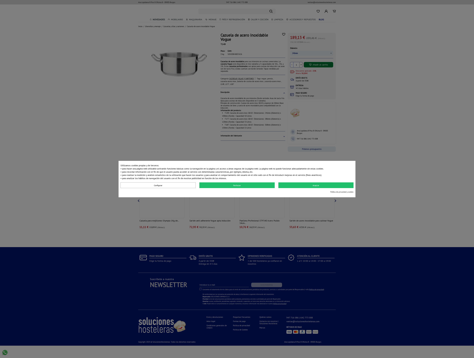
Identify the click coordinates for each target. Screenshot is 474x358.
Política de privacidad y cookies (342, 192)
